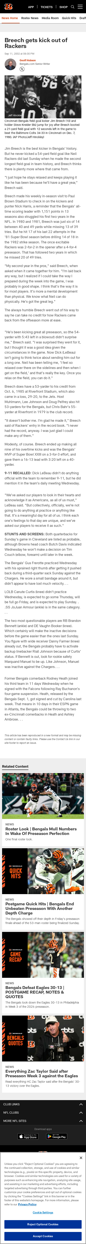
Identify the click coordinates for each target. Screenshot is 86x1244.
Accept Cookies (43, 1236)
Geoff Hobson (28, 60)
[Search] (72, 7)
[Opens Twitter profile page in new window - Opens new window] (22, 69)
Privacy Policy (27, 1204)
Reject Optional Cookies (42, 1224)
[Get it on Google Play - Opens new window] (57, 1138)
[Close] (81, 1157)
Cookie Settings (43, 1212)
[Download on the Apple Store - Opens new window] (28, 1136)
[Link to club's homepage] (8, 5)
